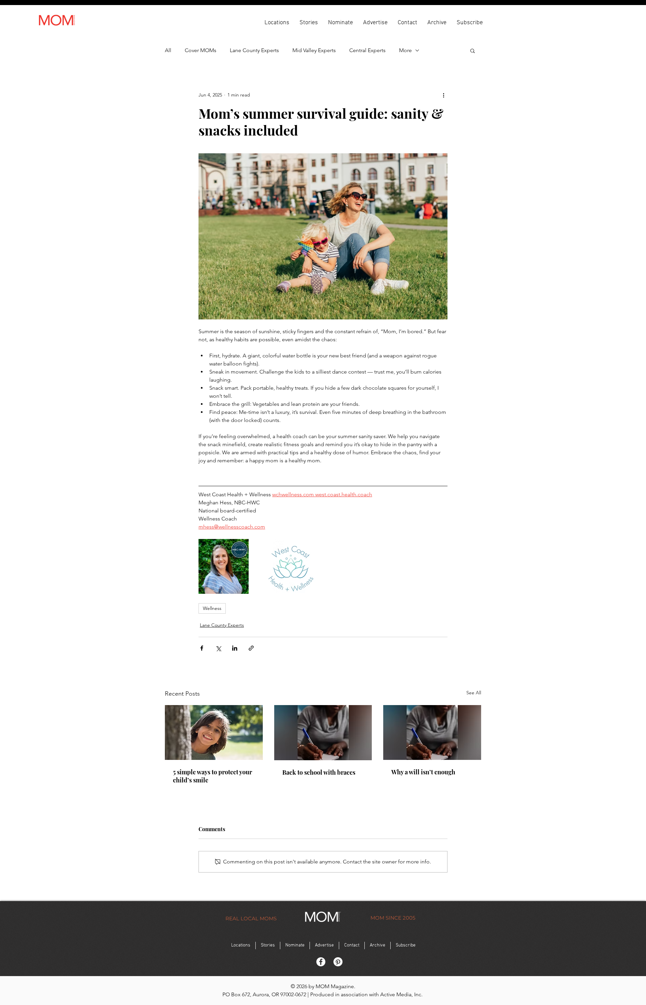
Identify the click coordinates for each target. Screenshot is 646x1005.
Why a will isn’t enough (423, 772)
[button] (276, 22)
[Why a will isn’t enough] (432, 732)
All (168, 50)
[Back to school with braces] (323, 732)
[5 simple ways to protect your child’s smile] (214, 732)
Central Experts (367, 50)
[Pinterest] (338, 961)
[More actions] (443, 95)
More (405, 50)
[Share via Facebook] (202, 648)
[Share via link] (251, 648)
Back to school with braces (318, 772)
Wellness (212, 608)
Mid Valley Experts (314, 50)
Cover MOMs (200, 50)
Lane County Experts (254, 50)
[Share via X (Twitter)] (218, 648)
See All (473, 693)
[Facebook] (320, 961)
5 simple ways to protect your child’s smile (212, 776)
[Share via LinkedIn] (234, 648)
